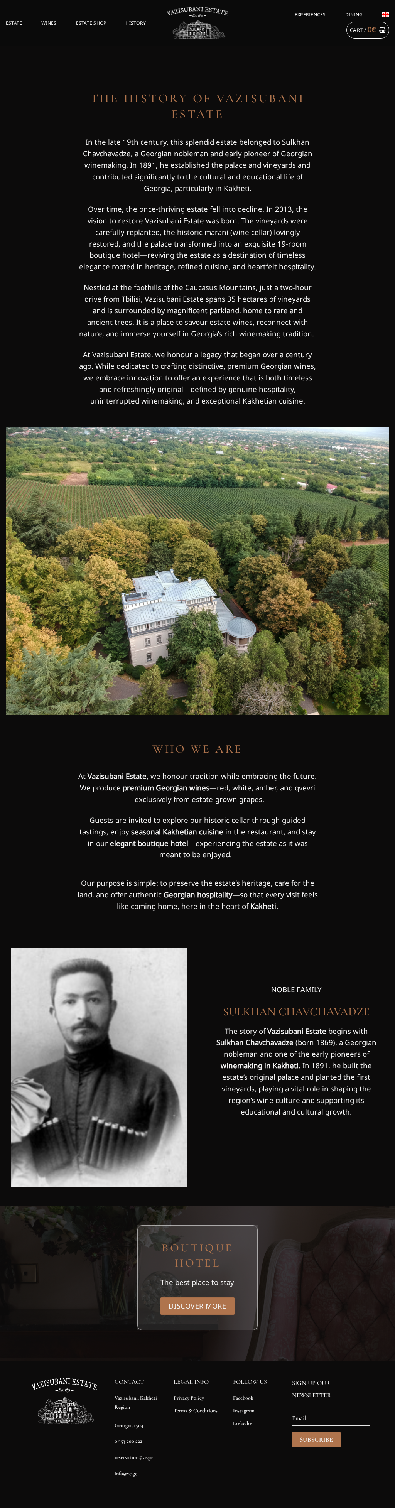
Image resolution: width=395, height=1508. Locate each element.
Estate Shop (91, 23)
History (135, 23)
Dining (354, 14)
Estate (14, 23)
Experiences (310, 14)
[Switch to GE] (385, 14)
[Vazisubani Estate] (197, 23)
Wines (48, 23)
